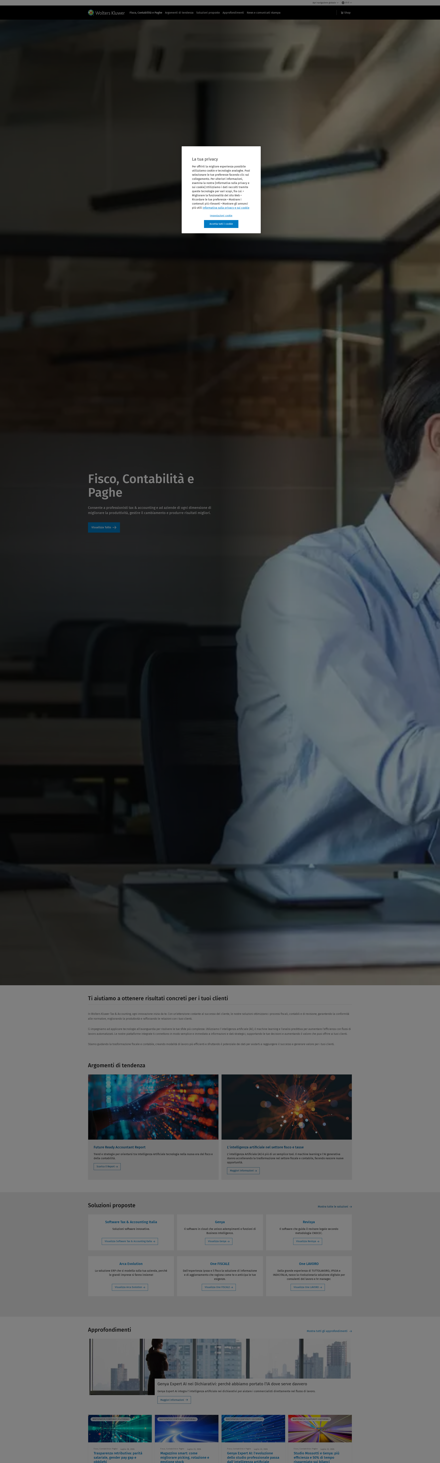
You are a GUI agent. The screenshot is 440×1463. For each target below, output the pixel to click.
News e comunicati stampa (263, 12)
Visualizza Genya (217, 1241)
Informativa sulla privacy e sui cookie (226, 207)
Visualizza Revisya (306, 1241)
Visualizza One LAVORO (306, 1287)
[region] (221, 189)
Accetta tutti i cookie (221, 223)
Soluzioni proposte (208, 12)
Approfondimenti (233, 12)
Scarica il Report (106, 1166)
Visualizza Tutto (104, 527)
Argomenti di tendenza (179, 12)
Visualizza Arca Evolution (128, 1287)
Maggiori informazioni (242, 1170)
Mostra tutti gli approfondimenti (327, 1331)
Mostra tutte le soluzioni (333, 1206)
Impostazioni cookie (221, 215)
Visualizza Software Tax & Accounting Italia (128, 1241)
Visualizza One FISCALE (217, 1287)
